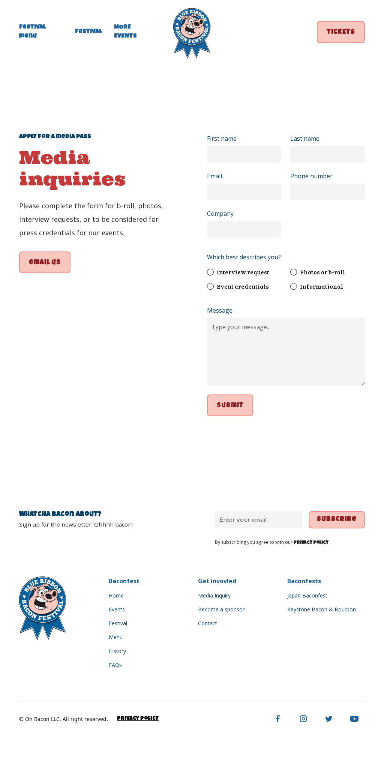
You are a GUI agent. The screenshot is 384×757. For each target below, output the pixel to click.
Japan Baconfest (307, 595)
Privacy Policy (138, 718)
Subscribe (337, 519)
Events (117, 609)
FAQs (115, 664)
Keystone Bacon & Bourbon (321, 609)
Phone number (311, 176)
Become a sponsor (221, 609)
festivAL (88, 32)
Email (214, 176)
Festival (118, 623)
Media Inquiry (214, 595)
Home (116, 595)
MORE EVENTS (125, 31)
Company (220, 213)
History (117, 651)
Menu (116, 637)
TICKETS (341, 32)
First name (222, 138)
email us (45, 263)
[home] (192, 32)
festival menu (32, 31)
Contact (207, 623)
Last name (305, 138)
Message (219, 310)
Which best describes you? (244, 257)
